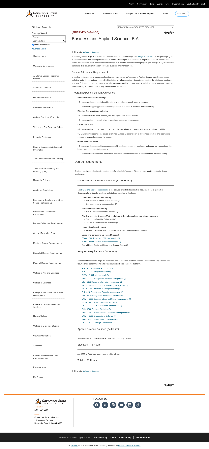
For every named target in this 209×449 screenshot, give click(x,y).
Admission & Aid (110, 13)
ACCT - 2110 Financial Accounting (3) (97, 268)
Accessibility (125, 437)
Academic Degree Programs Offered (46, 77)
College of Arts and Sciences (46, 273)
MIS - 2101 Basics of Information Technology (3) (102, 282)
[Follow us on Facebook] (96, 405)
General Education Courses (45, 233)
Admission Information (43, 107)
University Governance (43, 66)
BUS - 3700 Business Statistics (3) (96, 309)
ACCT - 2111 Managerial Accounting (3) (98, 272)
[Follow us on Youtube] (121, 405)
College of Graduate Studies (46, 326)
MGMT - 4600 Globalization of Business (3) (99, 319)
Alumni (131, 4)
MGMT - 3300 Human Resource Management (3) (102, 306)
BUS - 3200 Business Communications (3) (99, 302)
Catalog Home (39, 56)
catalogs (74, 445)
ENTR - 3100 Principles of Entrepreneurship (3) (101, 289)
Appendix (37, 346)
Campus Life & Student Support (140, 13)
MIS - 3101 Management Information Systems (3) (102, 296)
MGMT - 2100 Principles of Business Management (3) (104, 279)
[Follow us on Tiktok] (138, 405)
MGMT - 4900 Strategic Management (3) (98, 323)
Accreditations (143, 437)
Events (160, 4)
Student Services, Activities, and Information (47, 148)
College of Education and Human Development (48, 294)
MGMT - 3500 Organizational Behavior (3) (99, 316)
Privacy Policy (100, 437)
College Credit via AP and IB (46, 117)
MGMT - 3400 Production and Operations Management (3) (106, 313)
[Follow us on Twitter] (105, 405)
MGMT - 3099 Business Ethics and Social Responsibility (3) (106, 299)
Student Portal (178, 4)
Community (142, 4)
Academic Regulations (43, 190)
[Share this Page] (168, 33)
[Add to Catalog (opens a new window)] (165, 33)
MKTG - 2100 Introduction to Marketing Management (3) (105, 285)
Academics (89, 13)
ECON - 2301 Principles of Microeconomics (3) (101, 238)
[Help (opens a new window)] (173, 33)
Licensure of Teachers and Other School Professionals (48, 201)
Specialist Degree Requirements (47, 253)
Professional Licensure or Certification (44, 213)
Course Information (42, 336)
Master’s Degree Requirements (47, 243)
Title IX (113, 437)
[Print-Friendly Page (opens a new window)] (170, 33)
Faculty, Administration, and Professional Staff (45, 357)
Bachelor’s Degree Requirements (48, 223)
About (165, 13)
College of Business (42, 283)
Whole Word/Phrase (42, 45)
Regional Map (39, 367)
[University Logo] (39, 13)
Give (167, 4)
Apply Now (182, 13)
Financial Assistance (42, 137)
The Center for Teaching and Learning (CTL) (46, 169)
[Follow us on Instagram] (113, 405)
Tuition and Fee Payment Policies (48, 127)
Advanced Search (39, 49)
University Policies (41, 180)
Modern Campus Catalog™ (129, 445)
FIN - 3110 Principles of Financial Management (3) (102, 292)
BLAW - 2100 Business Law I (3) (95, 275)
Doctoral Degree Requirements (47, 263)
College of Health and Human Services (46, 305)
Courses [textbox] (36, 37)
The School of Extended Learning (48, 158)
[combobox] (145, 27)
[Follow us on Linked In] (129, 405)
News (151, 4)
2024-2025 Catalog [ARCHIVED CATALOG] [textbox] (136, 27)
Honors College (40, 316)
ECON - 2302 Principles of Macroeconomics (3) (101, 242)
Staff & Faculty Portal (196, 4)
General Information (42, 97)
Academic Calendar (42, 87)
